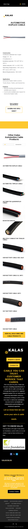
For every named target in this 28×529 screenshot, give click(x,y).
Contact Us (14, 365)
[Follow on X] (14, 454)
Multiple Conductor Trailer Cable (13, 239)
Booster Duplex (9, 220)
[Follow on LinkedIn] (17, 454)
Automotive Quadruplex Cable (12, 202)
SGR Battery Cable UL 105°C (13, 275)
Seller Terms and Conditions (13, 515)
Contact (7, 503)
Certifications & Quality (16, 501)
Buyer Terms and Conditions (13, 512)
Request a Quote (14, 359)
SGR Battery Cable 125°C (12, 293)
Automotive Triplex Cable (12, 183)
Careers (6, 501)
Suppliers (18, 508)
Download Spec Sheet (14, 110)
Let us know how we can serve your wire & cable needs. (14, 414)
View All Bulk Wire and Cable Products (14, 335)
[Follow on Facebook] (11, 454)
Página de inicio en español (13, 517)
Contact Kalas (14, 491)
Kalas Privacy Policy (13, 519)
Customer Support (16, 503)
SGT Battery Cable (10, 311)
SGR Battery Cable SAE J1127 (13, 257)
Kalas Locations (10, 508)
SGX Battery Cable (10, 329)
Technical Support (13, 510)
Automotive (18, 144)
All (5, 144)
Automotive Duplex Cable (12, 166)
